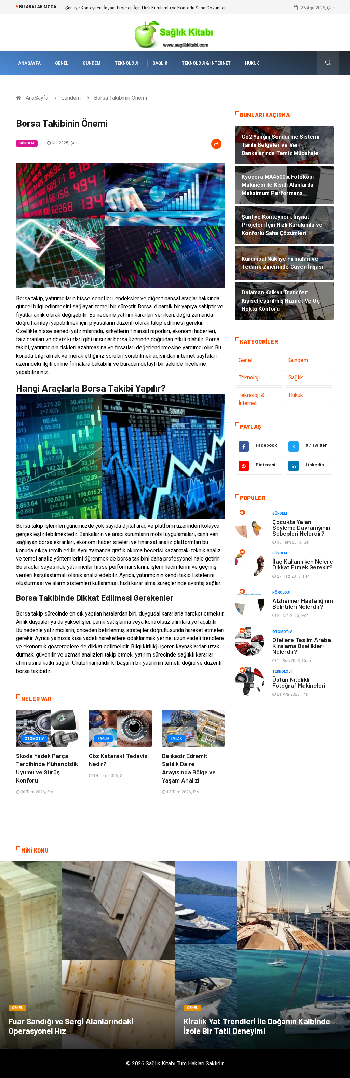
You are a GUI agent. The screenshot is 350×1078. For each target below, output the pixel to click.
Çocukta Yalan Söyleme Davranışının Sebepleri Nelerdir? (301, 527)
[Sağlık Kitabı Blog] (175, 32)
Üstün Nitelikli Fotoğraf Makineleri (298, 682)
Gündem (91, 63)
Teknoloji (126, 63)
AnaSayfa (29, 63)
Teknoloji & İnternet (206, 63)
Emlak (176, 739)
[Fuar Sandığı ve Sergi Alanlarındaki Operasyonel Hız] (87, 955)
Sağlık (159, 63)
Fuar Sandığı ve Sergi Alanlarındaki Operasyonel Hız (71, 1026)
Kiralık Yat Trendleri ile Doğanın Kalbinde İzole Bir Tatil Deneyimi (257, 1026)
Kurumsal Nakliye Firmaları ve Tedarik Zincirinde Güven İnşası (125, 7)
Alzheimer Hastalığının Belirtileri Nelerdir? (302, 603)
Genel (61, 63)
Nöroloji (281, 592)
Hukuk (252, 63)
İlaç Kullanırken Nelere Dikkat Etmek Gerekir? (302, 564)
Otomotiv (34, 739)
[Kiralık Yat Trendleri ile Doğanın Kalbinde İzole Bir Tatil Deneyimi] (262, 955)
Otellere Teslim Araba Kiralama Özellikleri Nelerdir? (301, 645)
